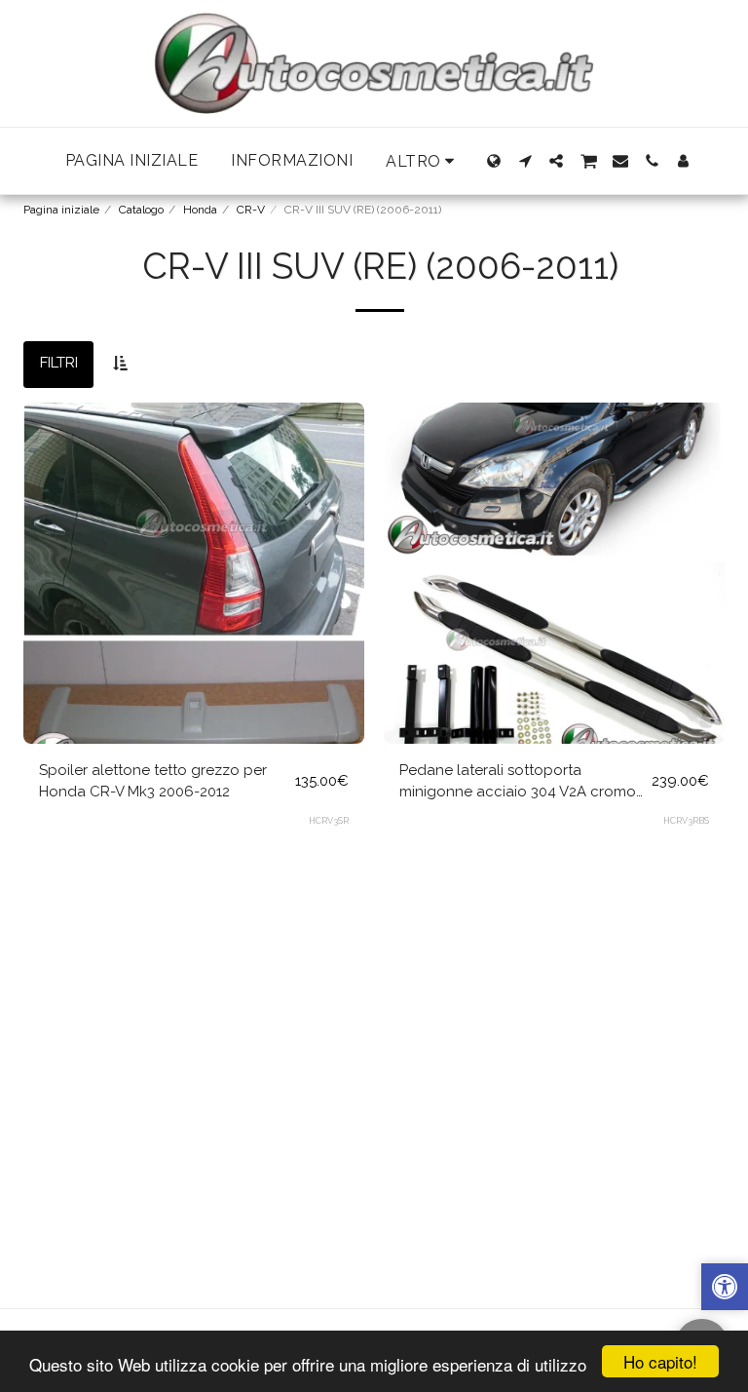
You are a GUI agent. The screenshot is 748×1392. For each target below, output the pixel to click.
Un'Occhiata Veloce (194, 700)
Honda (200, 209)
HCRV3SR (329, 821)
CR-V (251, 209)
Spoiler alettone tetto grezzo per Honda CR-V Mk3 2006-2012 (153, 781)
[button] (525, 161)
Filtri (59, 362)
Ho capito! (660, 1361)
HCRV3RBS (686, 821)
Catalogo (141, 209)
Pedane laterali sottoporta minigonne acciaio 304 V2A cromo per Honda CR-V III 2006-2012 (517, 782)
